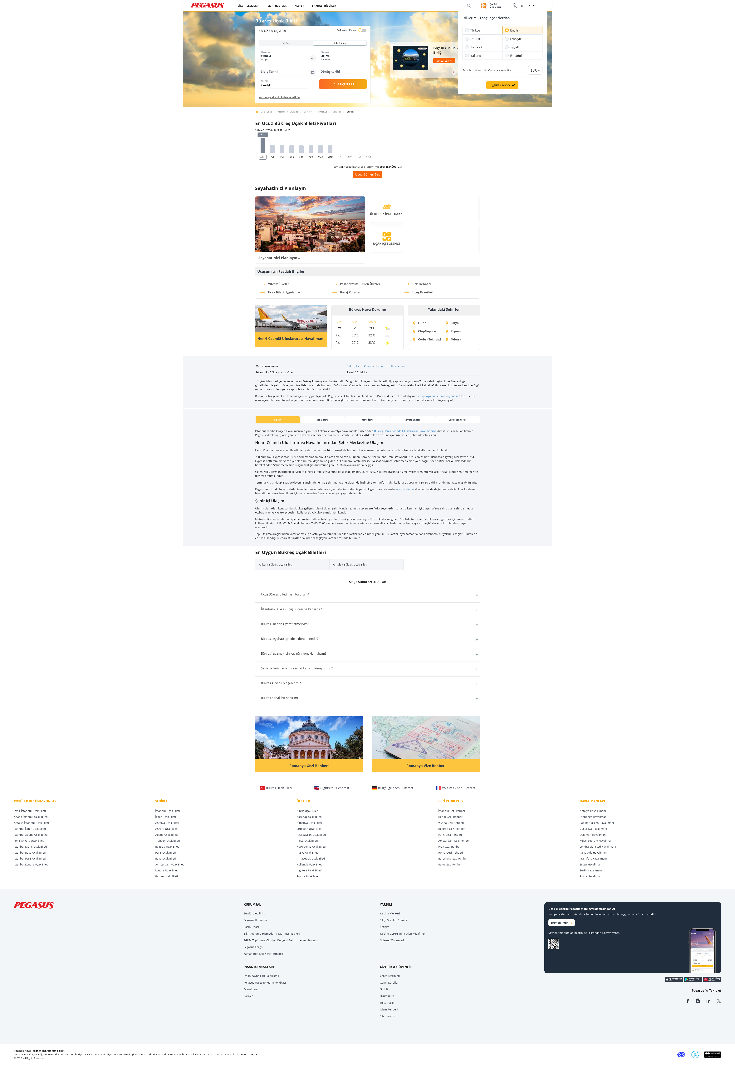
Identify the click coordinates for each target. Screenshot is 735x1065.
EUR (534, 70)
